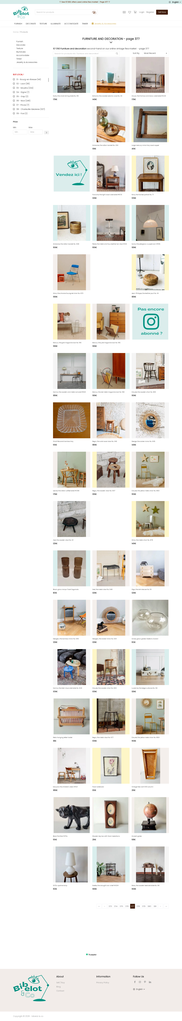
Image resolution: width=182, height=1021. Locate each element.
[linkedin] (150, 982)
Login (141, 12)
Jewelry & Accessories (26, 62)
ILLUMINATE (56, 23)
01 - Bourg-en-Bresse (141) (28, 79)
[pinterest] (145, 982)
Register (150, 12)
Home (15, 32)
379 (143, 906)
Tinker (19, 58)
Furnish (19, 41)
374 (115, 906)
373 (110, 906)
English (175, 2)
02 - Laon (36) (23, 83)
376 (127, 906)
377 (132, 906)
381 (155, 906)
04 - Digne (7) (22, 92)
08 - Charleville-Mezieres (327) (30, 109)
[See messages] (124, 12)
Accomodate (22, 55)
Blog (58, 986)
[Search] (94, 12)
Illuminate (21, 52)
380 (149, 906)
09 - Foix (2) (21, 113)
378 (138, 906)
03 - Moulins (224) (24, 88)
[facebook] (135, 982)
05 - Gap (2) (22, 96)
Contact (60, 990)
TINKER (85, 23)
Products (24, 32)
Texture (19, 48)
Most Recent (150, 53)
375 (121, 906)
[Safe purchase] (135, 12)
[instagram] (140, 982)
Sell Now (162, 12)
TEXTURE (43, 23)
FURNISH (18, 23)
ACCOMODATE (71, 23)
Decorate (20, 45)
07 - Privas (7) (22, 105)
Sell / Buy (60, 982)
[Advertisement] (31, 177)
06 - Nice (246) (23, 100)
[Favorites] (130, 12)
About (60, 976)
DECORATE (31, 23)
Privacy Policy (102, 982)
